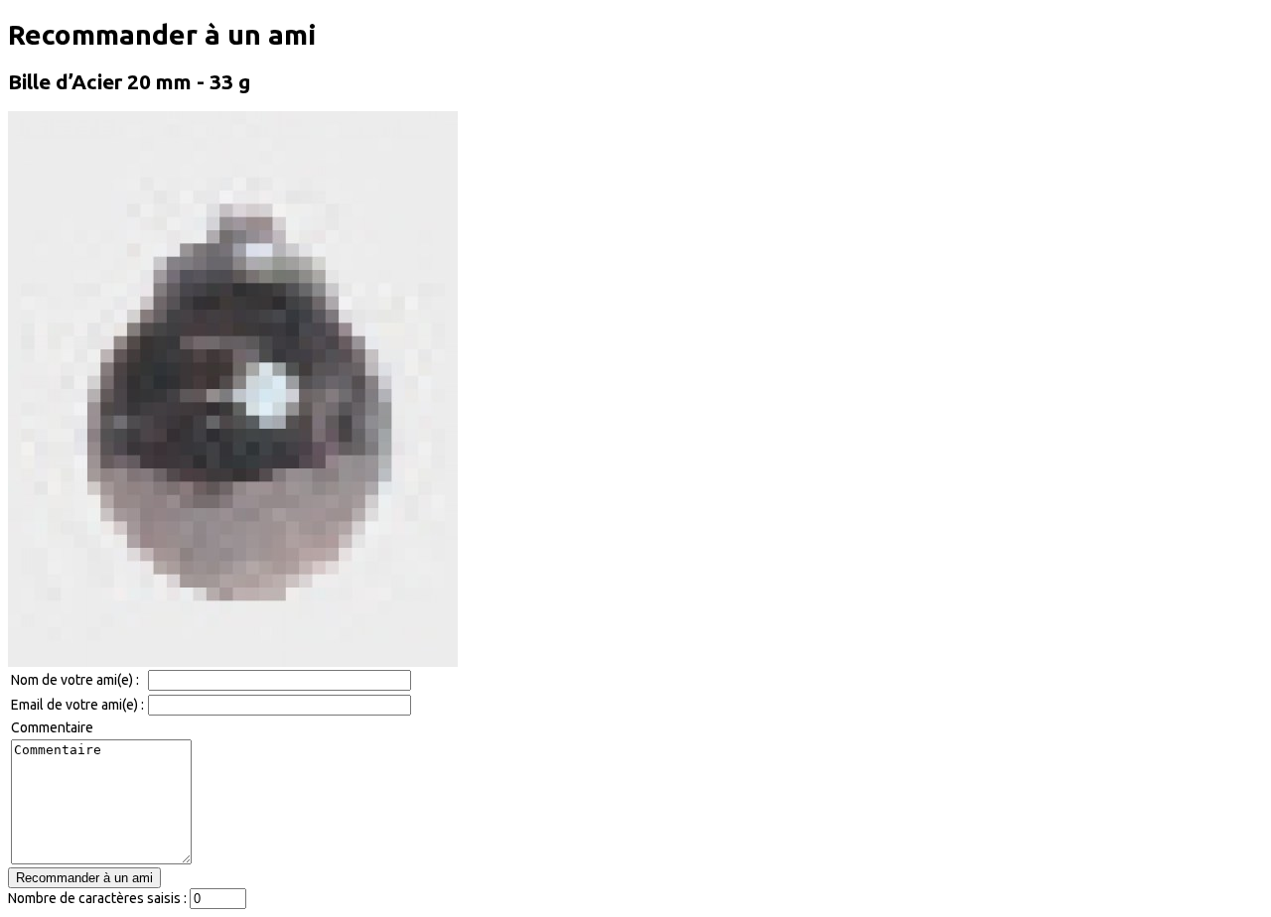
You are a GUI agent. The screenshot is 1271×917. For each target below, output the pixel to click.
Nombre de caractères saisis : (97, 898)
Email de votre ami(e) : (77, 705)
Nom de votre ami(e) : (75, 680)
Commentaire (52, 727)
